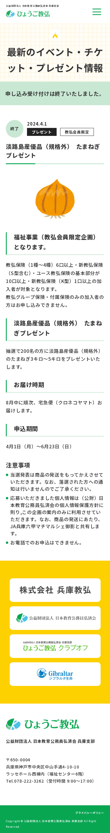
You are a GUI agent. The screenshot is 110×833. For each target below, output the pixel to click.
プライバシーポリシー (89, 813)
